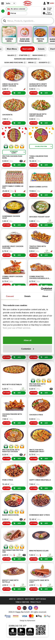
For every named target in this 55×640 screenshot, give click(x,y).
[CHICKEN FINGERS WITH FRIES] (14, 405)
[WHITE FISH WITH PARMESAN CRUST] (41, 435)
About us (12, 599)
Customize (26, 349)
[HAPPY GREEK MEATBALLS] (41, 471)
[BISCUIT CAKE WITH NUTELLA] (14, 571)
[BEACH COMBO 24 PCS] (41, 177)
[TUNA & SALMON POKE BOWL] (41, 135)
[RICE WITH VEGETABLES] (14, 369)
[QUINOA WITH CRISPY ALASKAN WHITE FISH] (41, 75)
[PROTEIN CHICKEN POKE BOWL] (14, 135)
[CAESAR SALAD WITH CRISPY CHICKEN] (41, 105)
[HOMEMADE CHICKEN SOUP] (14, 207)
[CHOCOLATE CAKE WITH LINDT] (41, 571)
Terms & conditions (22, 602)
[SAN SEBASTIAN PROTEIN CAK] (14, 535)
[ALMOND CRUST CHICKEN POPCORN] (14, 237)
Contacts (20, 599)
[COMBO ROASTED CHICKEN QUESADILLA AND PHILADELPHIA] (41, 267)
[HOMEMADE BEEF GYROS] (41, 500)
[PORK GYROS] (14, 471)
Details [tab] (27, 296)
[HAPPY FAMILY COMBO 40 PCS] (14, 177)
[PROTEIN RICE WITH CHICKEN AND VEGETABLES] (41, 369)
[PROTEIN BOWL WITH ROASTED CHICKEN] (14, 435)
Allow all (27, 340)
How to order (29, 599)
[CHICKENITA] (14, 105)
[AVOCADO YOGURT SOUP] (41, 207)
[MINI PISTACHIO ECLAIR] (41, 535)
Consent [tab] (10, 296)
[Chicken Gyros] (41, 405)
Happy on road (41, 599)
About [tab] (45, 296)
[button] (15, 191)
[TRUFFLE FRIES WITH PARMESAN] (41, 237)
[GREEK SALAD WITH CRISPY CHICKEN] (14, 75)
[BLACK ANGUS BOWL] (14, 500)
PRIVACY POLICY (35, 602)
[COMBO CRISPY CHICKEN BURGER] (14, 267)
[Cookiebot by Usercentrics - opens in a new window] (41, 289)
